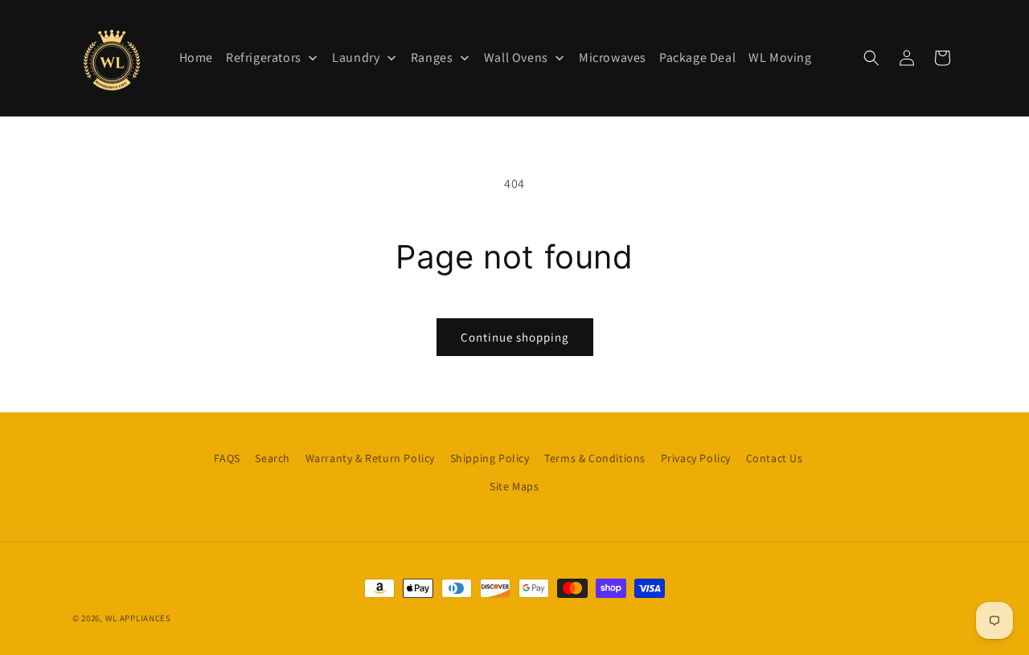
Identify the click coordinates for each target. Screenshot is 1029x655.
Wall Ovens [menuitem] (516, 57)
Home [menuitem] (196, 57)
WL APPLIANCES (138, 618)
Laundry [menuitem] (355, 57)
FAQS (227, 458)
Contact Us (774, 458)
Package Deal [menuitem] (697, 57)
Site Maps (514, 486)
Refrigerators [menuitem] (263, 57)
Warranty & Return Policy (370, 458)
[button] (871, 58)
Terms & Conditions (595, 458)
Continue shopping (515, 337)
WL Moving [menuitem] (779, 57)
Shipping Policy (490, 458)
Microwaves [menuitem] (612, 57)
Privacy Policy (696, 458)
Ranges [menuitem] (432, 57)
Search (272, 458)
